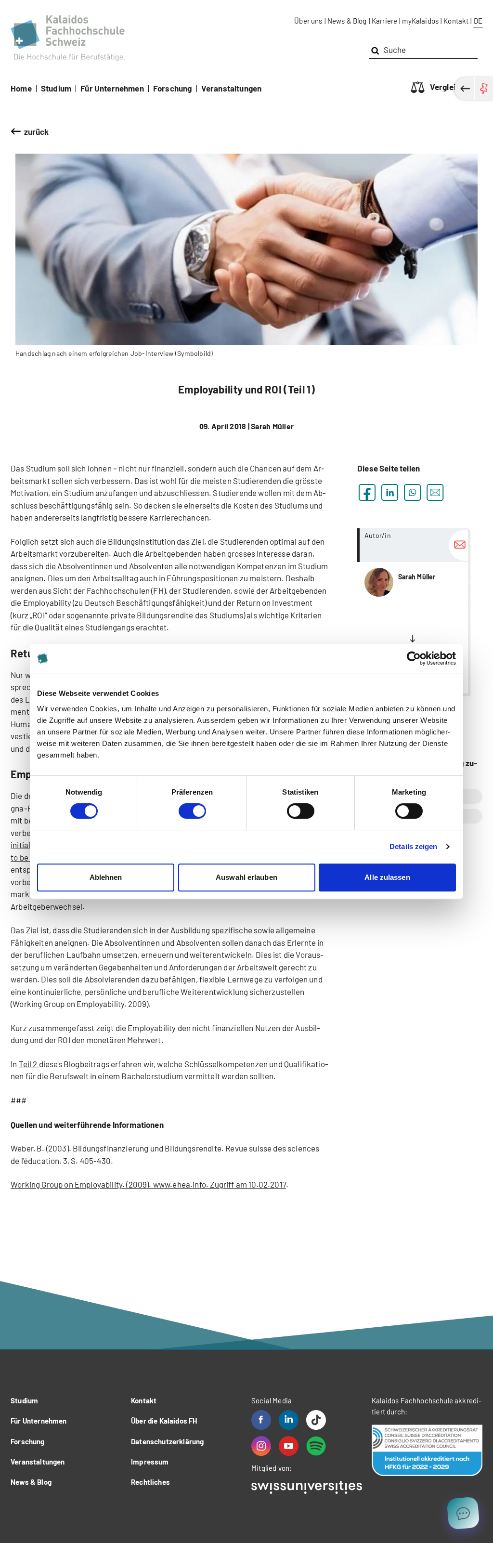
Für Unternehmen (112, 88)
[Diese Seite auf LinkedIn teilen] (390, 492)
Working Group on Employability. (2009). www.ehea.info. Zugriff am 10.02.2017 (148, 1184)
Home (21, 88)
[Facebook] (261, 1420)
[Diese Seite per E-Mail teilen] (435, 492)
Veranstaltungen (231, 88)
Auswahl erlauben (246, 877)
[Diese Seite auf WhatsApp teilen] (412, 492)
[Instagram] (261, 1446)
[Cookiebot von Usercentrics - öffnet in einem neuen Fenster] (414, 658)
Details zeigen (413, 846)
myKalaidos (420, 20)
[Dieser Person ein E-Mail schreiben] (458, 545)
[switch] (192, 811)
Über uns (308, 20)
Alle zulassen (387, 877)
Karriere (384, 20)
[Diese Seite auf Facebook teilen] (367, 492)
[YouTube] (288, 1446)
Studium (56, 88)
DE (478, 20)
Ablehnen (106, 877)
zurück (36, 131)
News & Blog (347, 20)
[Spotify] (316, 1446)
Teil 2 (29, 1064)
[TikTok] (316, 1420)
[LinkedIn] (288, 1420)
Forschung (172, 88)
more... (412, 610)
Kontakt (455, 20)
